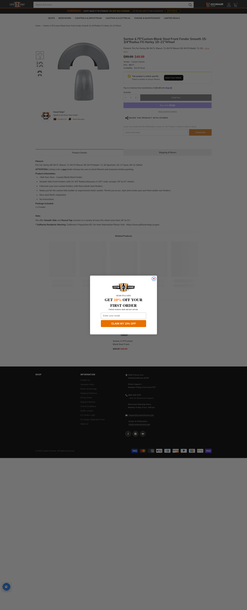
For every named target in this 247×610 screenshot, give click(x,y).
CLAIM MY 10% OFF (123, 323)
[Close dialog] (154, 279)
